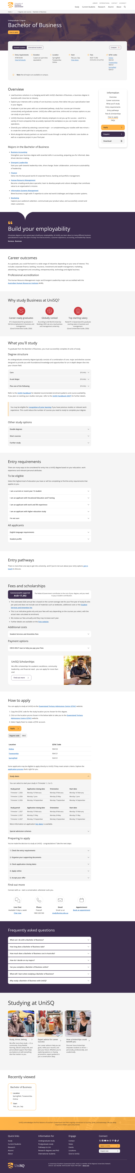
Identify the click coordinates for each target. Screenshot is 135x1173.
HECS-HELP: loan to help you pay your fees (27, 648)
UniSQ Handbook (24, 393)
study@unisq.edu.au (60, 913)
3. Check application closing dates (23, 864)
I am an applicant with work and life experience (28, 505)
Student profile (16, 539)
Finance (14, 173)
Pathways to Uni (44, 1147)
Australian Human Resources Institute (23, 283)
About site (86, 1165)
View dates (75, 60)
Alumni (111, 7)
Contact (114, 3)
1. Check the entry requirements (22, 850)
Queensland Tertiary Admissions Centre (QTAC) (57, 706)
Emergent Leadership (19, 162)
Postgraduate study (45, 1144)
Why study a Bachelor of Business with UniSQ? (28, 981)
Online (111, 58)
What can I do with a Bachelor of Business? (27, 940)
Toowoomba (113, 63)
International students (46, 1154)
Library (95, 3)
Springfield (112, 67)
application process (15, 769)
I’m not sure (14, 518)
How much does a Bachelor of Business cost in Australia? (32, 953)
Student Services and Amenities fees (24, 634)
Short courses (15, 436)
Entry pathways (113, 110)
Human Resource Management (23, 180)
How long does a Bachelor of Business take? (27, 947)
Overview (113, 97)
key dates (39, 824)
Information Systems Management (24, 190)
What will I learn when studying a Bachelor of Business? (32, 974)
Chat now (17, 913)
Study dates (14, 776)
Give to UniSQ (74, 1154)
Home (10, 12)
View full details (20, 60)
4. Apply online (15, 871)
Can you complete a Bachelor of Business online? (29, 967)
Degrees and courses (24, 12)
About (119, 7)
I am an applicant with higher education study (28, 511)
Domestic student (19, 47)
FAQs (113, 120)
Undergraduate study (46, 1141)
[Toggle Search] (125, 7)
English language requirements (22, 532)
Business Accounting (19, 152)
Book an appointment (81, 910)
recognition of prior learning (40, 407)
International (104, 3)
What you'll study (113, 104)
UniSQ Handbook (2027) (62, 396)
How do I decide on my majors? (22, 960)
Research (101, 7)
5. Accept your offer (17, 878)
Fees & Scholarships (113, 114)
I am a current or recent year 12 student (26, 491)
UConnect (122, 3)
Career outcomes (113, 100)
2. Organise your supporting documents (25, 857)
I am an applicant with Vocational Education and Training (32, 498)
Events (71, 1147)
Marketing (15, 198)
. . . (15, 12)
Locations (72, 1150)
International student (35, 47)
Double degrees (16, 429)
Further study (15, 443)
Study (77, 7)
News (71, 1144)
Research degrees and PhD (48, 1150)
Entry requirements (113, 107)
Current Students (88, 7)
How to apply (113, 117)
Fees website (43, 622)
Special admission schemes (20, 831)
